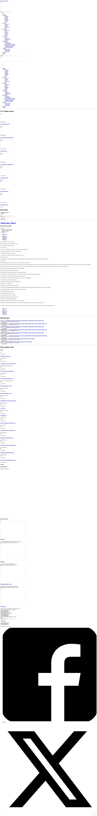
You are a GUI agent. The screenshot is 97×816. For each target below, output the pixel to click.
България (6, 16)
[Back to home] (4, 10)
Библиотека (5, 41)
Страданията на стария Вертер (6, 164)
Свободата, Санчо (4, 177)
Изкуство (4, 29)
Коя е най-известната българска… (7, 371)
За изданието (7, 51)
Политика (7, 20)
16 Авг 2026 (4, 340)
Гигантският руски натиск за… (6, 378)
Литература (7, 30)
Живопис (7, 33)
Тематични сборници (9, 46)
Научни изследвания (9, 47)
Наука (6, 26)
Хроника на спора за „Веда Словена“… (8, 363)
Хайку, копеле (3, 606)
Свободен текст (8, 39)
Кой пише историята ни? (5, 356)
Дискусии (5, 15)
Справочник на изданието (10, 45)
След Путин (2, 408)
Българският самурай (4, 124)
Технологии (7, 27)
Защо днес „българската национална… (8, 445)
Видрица (6, 40)
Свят (6, 22)
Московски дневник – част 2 (6, 385)
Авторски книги (8, 43)
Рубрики (4, 48)
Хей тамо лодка (3, 151)
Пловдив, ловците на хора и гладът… (8, 430)
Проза (6, 37)
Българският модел (4, 191)
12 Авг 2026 (4, 343)
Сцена (6, 34)
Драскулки (5, 36)
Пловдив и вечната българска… (7, 437)
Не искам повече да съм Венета (6, 137)
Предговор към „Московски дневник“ (8, 400)
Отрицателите (3, 415)
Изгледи (4, 23)
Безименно (2, 539)
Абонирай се (3, 219)
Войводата (2, 561)
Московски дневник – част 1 (6, 393)
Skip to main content (4, 0)
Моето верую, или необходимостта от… (8, 460)
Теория (6, 35)
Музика (6, 32)
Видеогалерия (7, 49)
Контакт (4, 53)
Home (4, 14)
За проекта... (7, 42)
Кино (6, 31)
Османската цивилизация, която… (7, 452)
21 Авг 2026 (4, 322)
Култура (6, 17)
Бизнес (6, 21)
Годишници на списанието (10, 44)
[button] (48, 350)
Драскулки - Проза (8, 223)
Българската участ (4, 204)
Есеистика (7, 38)
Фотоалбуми (7, 50)
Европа (6, 18)
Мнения (6, 19)
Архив (4, 52)
